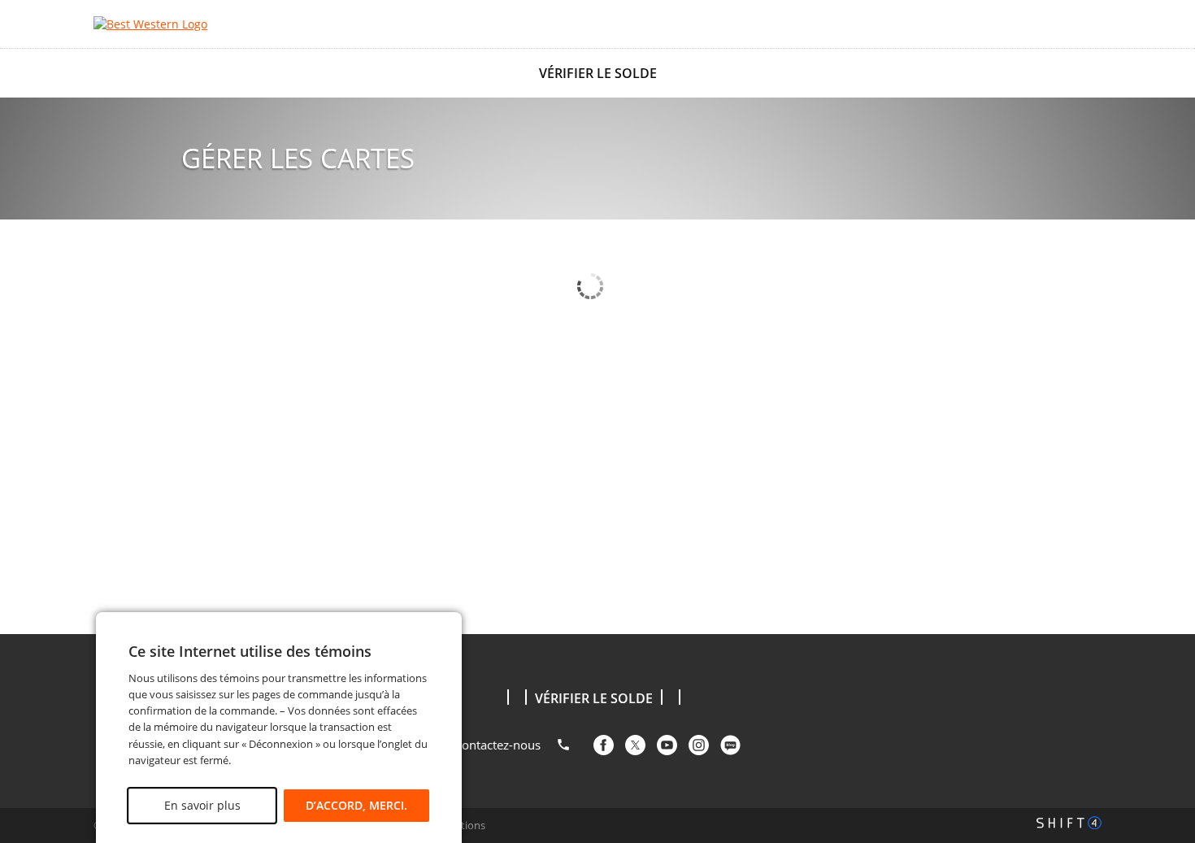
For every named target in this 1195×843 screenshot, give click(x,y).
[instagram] (699, 745)
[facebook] (603, 745)
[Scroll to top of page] (1164, 593)
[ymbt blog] (730, 745)
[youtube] (667, 745)
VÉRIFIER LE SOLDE (598, 73)
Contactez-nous (497, 744)
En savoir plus (201, 805)
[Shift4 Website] (1069, 822)
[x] (635, 745)
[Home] (182, 24)
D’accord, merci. (356, 805)
